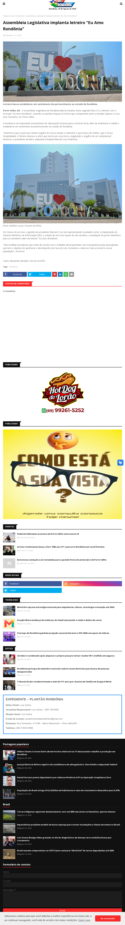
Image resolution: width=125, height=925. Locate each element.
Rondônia (20, 16)
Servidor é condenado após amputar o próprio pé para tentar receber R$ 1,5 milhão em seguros (65, 655)
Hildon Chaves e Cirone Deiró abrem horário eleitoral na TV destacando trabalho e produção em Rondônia (66, 753)
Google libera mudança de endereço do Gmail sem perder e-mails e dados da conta (59, 620)
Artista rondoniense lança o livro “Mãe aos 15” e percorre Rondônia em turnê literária (60, 546)
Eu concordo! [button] (108, 918)
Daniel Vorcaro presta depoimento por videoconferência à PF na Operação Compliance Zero (64, 777)
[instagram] (92, 583)
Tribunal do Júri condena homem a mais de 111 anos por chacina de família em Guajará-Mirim (64, 681)
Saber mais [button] (84, 920)
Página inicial (8, 16)
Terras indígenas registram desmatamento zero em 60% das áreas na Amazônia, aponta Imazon (66, 811)
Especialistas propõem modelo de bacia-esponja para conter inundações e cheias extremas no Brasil (68, 824)
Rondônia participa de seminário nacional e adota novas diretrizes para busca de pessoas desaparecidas (63, 670)
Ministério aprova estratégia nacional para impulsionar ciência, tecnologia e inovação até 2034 (65, 607)
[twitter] (32, 590)
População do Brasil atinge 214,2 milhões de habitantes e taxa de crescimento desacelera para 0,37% (68, 790)
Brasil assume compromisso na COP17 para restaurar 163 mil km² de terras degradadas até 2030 (65, 850)
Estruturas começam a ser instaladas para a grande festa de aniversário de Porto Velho (62, 559)
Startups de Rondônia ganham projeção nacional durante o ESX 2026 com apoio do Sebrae (63, 633)
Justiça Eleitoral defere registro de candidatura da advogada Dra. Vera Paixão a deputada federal (67, 764)
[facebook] (32, 583)
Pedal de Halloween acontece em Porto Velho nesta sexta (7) (48, 533)
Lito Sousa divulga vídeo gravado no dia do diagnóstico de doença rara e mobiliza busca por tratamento (64, 839)
